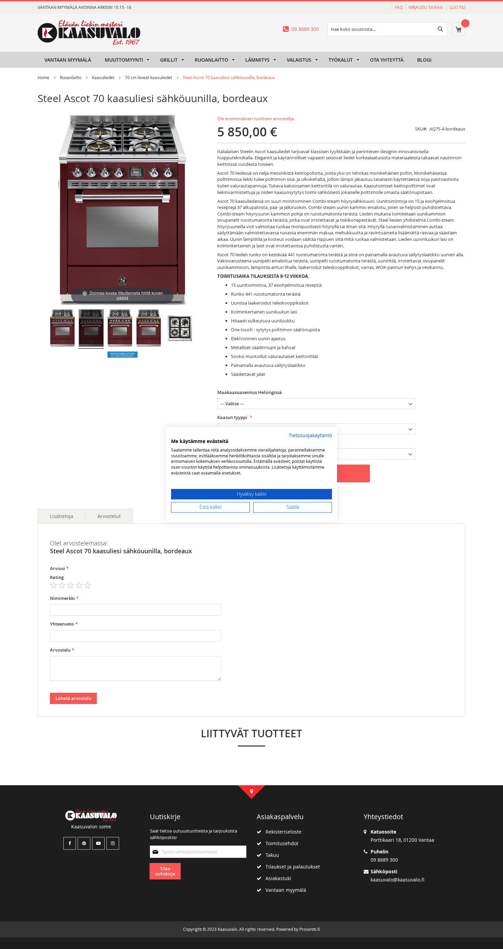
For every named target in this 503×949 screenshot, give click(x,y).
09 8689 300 (305, 29)
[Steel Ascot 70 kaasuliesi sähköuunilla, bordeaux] (62, 329)
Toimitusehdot (279, 843)
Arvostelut (109, 516)
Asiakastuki (276, 878)
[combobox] (387, 29)
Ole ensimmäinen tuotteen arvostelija (255, 118)
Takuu (270, 855)
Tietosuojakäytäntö (310, 435)
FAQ (399, 7)
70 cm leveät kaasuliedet (148, 77)
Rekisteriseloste (281, 831)
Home (43, 77)
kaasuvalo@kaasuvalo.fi (397, 879)
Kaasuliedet (103, 77)
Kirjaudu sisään (426, 7)
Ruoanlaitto (70, 77)
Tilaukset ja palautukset (290, 866)
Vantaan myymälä (283, 890)
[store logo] (89, 32)
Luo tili (457, 7)
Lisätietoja (61, 516)
